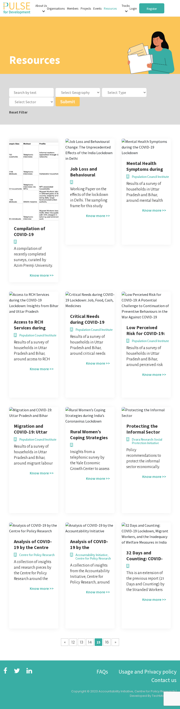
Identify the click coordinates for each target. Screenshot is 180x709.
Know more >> (42, 275)
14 (90, 642)
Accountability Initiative (115, 691)
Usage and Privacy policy (147, 671)
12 (73, 642)
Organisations (56, 9)
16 (107, 642)
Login (133, 9)
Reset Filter (18, 112)
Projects (86, 9)
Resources (110, 9)
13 (81, 642)
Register (152, 9)
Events (97, 9)
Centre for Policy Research (155, 691)
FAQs (102, 671)
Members (72, 9)
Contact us (163, 680)
